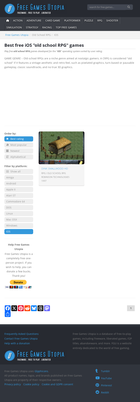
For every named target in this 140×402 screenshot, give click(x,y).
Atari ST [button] (11, 195)
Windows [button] (11, 225)
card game (52, 20)
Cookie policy (31, 384)
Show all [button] (15, 171)
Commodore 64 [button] (15, 201)
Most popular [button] (18, 145)
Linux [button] (9, 213)
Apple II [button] (10, 189)
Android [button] (11, 183)
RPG (99, 20)
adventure (34, 20)
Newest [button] (15, 151)
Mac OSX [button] (11, 219)
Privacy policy (12, 384)
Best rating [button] (17, 139)
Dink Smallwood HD (54, 168)
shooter (112, 20)
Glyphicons (41, 371)
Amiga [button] (10, 177)
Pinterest (106, 385)
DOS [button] (8, 207)
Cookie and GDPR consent (57, 384)
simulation (14, 27)
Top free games (66, 27)
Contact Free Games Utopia (21, 338)
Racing (47, 27)
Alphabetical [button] (18, 157)
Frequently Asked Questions (21, 334)
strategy (32, 27)
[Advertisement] (70, 96)
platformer (72, 20)
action (18, 20)
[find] (129, 7)
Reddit (105, 392)
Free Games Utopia (16, 35)
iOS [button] (8, 231)
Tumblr (105, 371)
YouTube (106, 378)
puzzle (88, 20)
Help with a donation (17, 343)
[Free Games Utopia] (35, 9)
